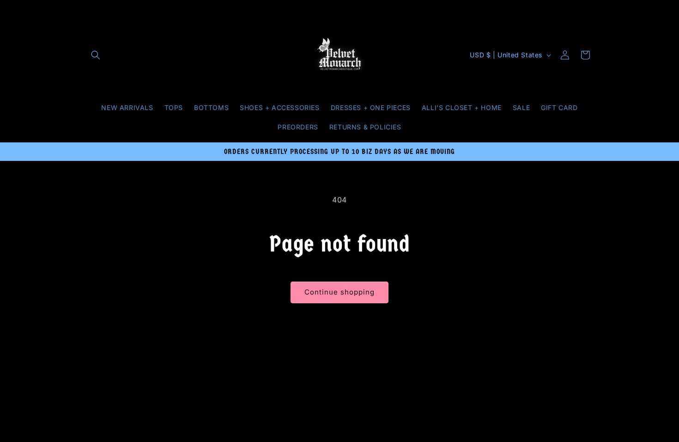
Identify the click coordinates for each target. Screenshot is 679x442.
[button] (95, 55)
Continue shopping (339, 292)
